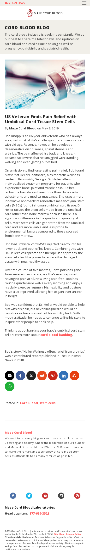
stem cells (47, 403)
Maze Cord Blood (22, 128)
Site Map (59, 534)
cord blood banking (56, 335)
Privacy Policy (73, 534)
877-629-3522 (15, 3)
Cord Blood (29, 403)
